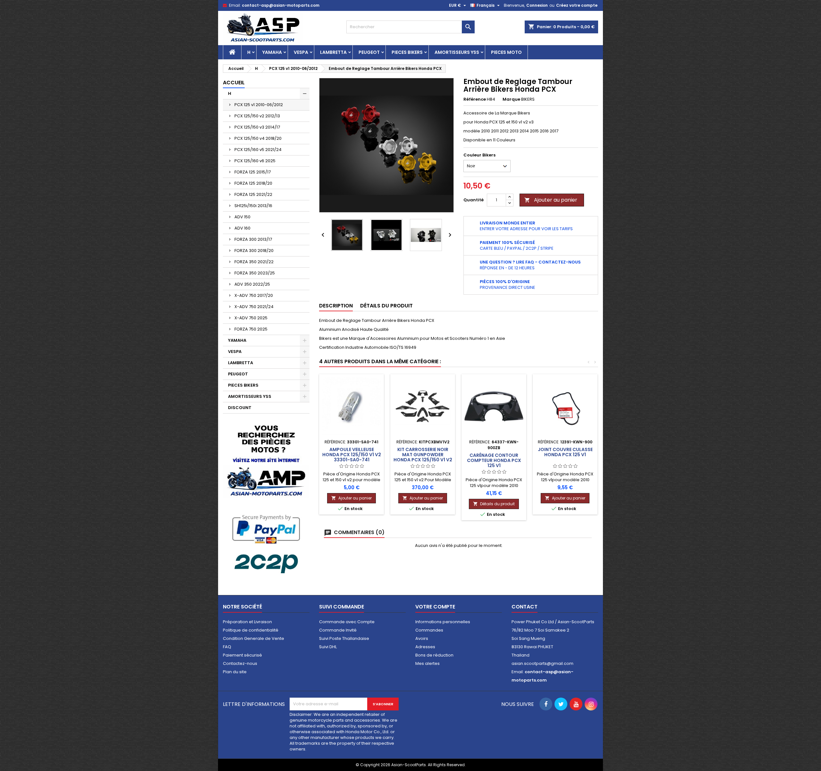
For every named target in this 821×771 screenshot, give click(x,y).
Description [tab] (336, 305)
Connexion (537, 5)
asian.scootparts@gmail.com (542, 663)
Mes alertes (427, 663)
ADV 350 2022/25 (252, 284)
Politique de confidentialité (250, 630)
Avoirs (421, 638)
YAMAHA (272, 52)
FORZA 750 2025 (250, 329)
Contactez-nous (240, 663)
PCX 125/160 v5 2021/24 (258, 150)
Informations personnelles (442, 622)
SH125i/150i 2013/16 (253, 206)
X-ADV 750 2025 (250, 318)
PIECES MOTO (506, 52)
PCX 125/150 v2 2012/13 (257, 116)
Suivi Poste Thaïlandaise (344, 638)
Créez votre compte (576, 5)
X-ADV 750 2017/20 (253, 295)
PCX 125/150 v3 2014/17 (257, 127)
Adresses (425, 647)
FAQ (227, 647)
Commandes (429, 630)
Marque (511, 99)
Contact (524, 606)
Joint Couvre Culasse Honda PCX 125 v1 (565, 452)
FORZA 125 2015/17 (252, 172)
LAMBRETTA (333, 52)
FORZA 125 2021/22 (253, 194)
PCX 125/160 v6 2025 (254, 161)
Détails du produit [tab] (386, 305)
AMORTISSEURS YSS (457, 52)
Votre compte (435, 606)
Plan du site (235, 672)
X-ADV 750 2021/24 (254, 307)
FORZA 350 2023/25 (254, 273)
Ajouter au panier (550, 200)
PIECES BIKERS (407, 52)
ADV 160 (242, 228)
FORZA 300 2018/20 (254, 250)
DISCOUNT (239, 408)
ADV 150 (242, 217)
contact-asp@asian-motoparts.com (280, 5)
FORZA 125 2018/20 (253, 183)
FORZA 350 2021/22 (254, 262)
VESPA (301, 52)
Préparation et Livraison (247, 622)
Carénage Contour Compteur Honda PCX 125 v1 (494, 460)
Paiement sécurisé (242, 655)
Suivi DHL (328, 647)
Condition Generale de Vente (253, 638)
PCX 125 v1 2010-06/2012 (258, 105)
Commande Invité (338, 630)
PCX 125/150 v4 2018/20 (258, 138)
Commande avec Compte (347, 622)
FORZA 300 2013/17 (253, 239)
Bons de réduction (434, 655)
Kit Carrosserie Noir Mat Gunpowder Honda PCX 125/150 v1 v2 (423, 454)
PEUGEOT (369, 52)
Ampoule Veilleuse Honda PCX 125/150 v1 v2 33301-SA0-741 (351, 454)
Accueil (234, 82)
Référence (474, 99)
